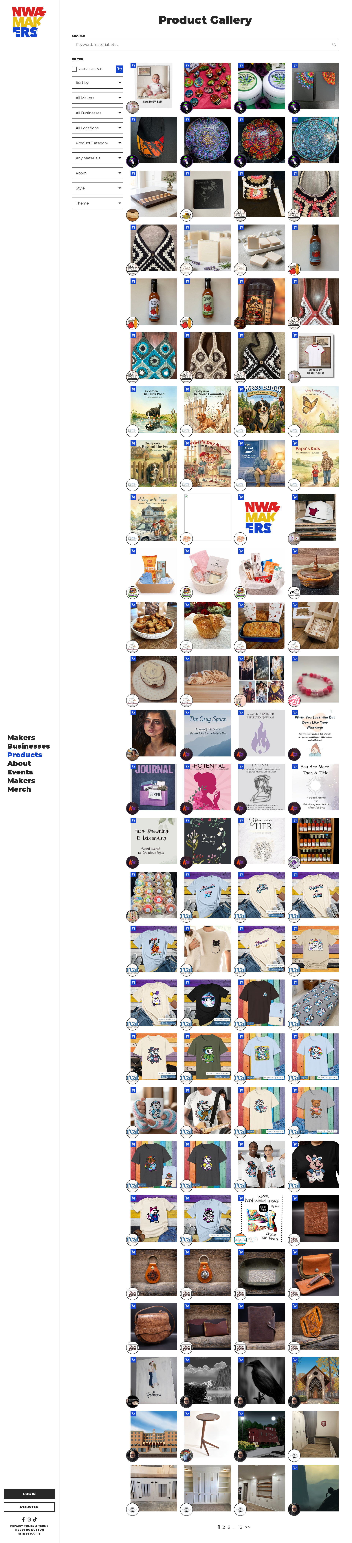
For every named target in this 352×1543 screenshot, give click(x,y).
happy (35, 1533)
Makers (21, 737)
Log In (29, 1494)
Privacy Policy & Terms (29, 1526)
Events (20, 772)
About (19, 763)
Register (29, 1507)
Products (24, 754)
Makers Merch (21, 785)
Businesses (28, 746)
